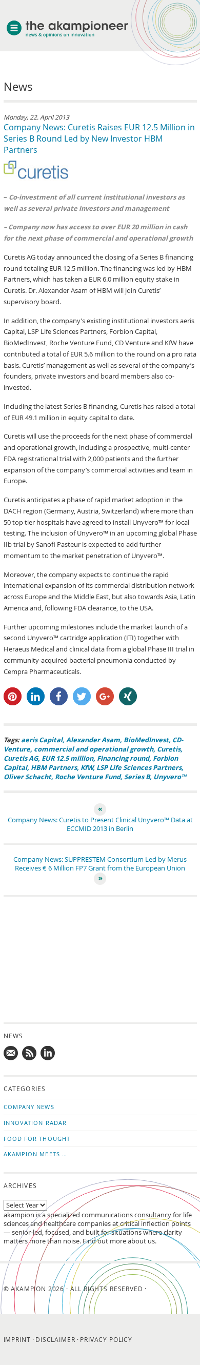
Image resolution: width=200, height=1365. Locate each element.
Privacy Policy (106, 1339)
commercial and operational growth (93, 749)
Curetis (169, 749)
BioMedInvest (146, 739)
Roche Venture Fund (88, 776)
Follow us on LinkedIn (48, 1053)
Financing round (123, 758)
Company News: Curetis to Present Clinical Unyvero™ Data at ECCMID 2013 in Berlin (100, 824)
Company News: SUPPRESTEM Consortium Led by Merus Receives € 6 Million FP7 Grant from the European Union (100, 864)
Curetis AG (21, 758)
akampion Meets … (36, 1154)
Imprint (17, 1339)
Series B (137, 776)
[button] (13, 696)
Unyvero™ (169, 776)
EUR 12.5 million (67, 758)
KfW (87, 767)
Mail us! (11, 1053)
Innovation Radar (35, 1122)
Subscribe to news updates (29, 1053)
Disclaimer (55, 1339)
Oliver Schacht (27, 776)
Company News (29, 1107)
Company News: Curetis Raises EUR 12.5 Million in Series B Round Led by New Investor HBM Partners (99, 138)
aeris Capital (42, 739)
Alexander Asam (93, 739)
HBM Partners (54, 767)
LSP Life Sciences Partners (139, 767)
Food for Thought (37, 1138)
